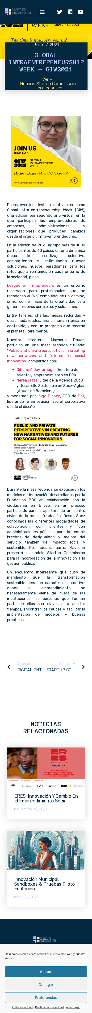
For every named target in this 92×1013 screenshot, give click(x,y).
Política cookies (22, 1007)
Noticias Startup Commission (48, 83)
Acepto (46, 971)
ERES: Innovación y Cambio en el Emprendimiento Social (46, 798)
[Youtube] (80, 12)
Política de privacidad (49, 1007)
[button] (42, 12)
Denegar (46, 984)
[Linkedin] (70, 12)
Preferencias (46, 997)
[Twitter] (59, 12)
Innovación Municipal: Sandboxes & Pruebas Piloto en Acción (44, 884)
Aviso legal (73, 1007)
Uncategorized (48, 88)
